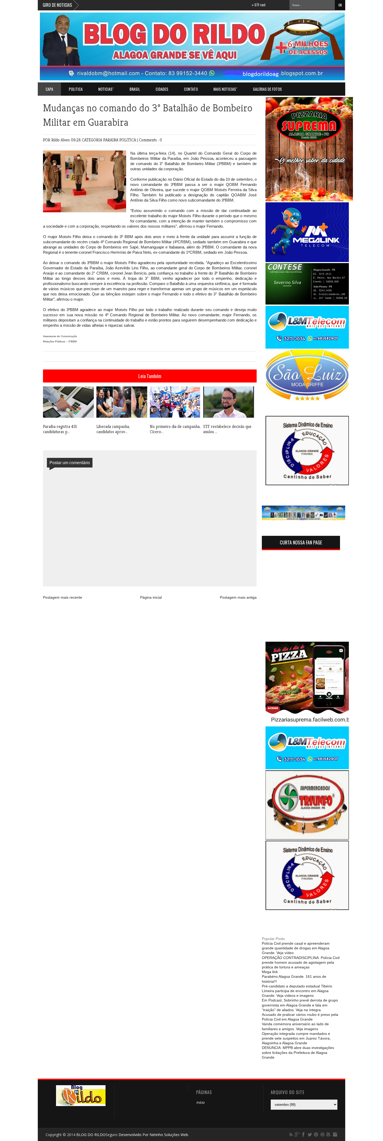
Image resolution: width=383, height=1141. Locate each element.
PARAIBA (111, 140)
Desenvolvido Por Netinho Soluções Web (153, 1134)
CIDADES (162, 89)
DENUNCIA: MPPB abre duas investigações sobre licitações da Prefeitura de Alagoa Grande (298, 1052)
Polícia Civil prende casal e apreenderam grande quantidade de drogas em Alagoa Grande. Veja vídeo (296, 948)
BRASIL (134, 89)
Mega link (270, 972)
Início (200, 1102)
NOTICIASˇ (106, 89)
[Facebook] (303, 1134)
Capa (49, 89)
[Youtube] (328, 1134)
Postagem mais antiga (238, 597)
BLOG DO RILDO (91, 1134)
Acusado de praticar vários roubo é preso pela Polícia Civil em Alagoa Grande (300, 1016)
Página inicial (151, 597)
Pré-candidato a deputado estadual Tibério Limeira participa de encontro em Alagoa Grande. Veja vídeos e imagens (297, 991)
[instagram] (334, 1134)
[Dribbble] (322, 1134)
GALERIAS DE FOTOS (267, 89)
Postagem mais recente (62, 597)
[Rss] (291, 1134)
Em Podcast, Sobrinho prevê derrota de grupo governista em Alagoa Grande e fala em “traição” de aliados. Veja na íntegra (300, 1005)
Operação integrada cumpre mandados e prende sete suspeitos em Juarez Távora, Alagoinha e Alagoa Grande (296, 1038)
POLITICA (76, 89)
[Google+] (297, 1134)
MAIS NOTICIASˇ (225, 89)
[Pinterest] (316, 1134)
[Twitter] (309, 1134)
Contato (191, 89)
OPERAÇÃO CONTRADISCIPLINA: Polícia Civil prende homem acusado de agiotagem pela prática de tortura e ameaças (300, 962)
